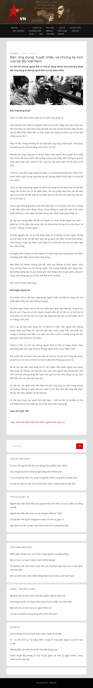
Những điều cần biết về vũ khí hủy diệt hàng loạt (33, 649)
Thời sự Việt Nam (19, 459)
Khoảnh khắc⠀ (36, 31)
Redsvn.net (52, 683)
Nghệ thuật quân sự (55, 422)
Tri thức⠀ (50, 28)
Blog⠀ (32, 34)
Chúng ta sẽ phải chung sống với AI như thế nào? (34, 613)
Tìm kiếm (50, 34)
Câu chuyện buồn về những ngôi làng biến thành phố (36, 471)
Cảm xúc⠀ (76, 31)
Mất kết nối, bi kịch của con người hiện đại (30, 607)
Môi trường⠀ (19, 31)
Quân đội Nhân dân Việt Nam (30, 422)
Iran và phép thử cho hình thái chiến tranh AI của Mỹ (35, 633)
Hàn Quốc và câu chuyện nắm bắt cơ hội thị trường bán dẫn (39, 525)
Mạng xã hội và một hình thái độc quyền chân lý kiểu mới (37, 595)
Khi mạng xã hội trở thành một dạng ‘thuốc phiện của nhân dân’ (41, 601)
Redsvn (14, 28)
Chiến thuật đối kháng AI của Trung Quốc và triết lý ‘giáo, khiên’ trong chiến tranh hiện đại (46, 657)
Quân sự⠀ (33, 53)
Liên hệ (60, 34)
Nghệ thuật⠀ (76, 28)
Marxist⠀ (50, 31)
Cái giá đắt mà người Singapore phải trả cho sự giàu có (37, 519)
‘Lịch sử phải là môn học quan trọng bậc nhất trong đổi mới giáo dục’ (43, 477)
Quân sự (15, 627)
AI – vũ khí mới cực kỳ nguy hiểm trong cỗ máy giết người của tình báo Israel (46, 641)
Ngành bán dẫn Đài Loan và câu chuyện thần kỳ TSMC (36, 513)
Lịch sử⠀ (62, 28)
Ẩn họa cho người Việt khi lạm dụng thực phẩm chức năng (38, 465)
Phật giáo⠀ (63, 31)
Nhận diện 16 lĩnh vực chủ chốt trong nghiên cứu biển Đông (39, 554)
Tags (41, 34)
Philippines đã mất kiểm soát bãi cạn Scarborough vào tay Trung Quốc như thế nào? (46, 568)
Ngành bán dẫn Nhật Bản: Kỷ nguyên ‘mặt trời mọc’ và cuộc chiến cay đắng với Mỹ (46, 505)
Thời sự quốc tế (19, 497)
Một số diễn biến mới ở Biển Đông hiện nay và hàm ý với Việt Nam (42, 575)
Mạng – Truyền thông (23, 589)
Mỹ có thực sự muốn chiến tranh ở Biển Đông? (32, 560)
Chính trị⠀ (38, 28)
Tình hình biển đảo (21, 547)
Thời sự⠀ (25, 28)
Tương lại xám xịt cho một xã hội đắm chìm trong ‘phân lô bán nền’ (43, 483)
